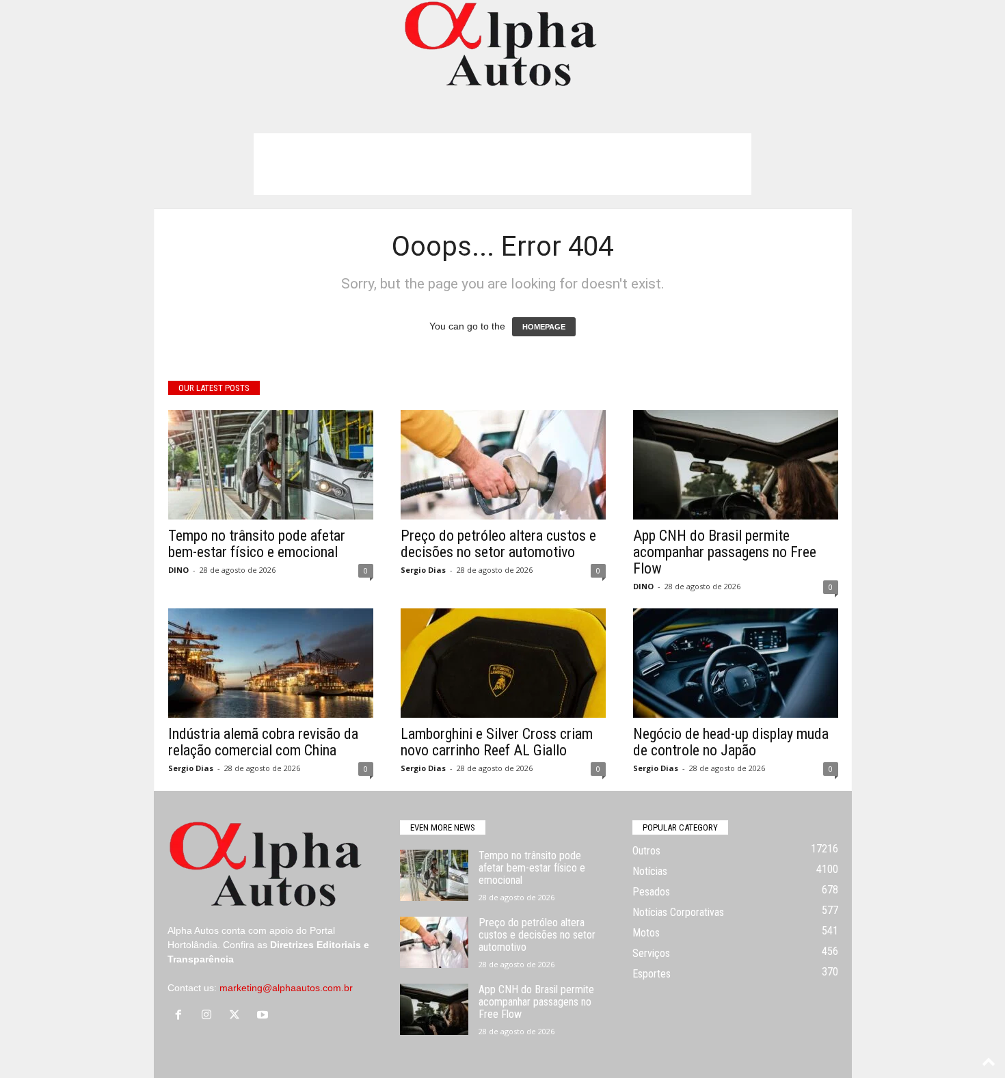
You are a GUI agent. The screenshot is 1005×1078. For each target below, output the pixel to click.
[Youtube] (264, 1015)
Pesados (651, 891)
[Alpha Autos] (502, 45)
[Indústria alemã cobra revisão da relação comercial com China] (270, 663)
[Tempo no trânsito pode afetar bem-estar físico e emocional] (270, 465)
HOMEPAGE (543, 327)
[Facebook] (182, 1015)
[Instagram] (210, 1015)
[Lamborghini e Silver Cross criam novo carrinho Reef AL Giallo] (503, 663)
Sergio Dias (423, 570)
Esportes (651, 973)
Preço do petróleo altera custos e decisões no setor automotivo (498, 544)
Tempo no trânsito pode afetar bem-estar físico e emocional (256, 544)
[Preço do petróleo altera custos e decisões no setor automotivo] (503, 465)
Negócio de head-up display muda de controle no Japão (731, 742)
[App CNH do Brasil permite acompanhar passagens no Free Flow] (735, 465)
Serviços (651, 953)
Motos (646, 932)
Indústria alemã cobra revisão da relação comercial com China (263, 742)
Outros (646, 850)
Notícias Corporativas (678, 912)
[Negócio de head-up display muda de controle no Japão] (735, 663)
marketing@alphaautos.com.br (286, 987)
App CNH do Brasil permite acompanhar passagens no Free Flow (724, 552)
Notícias (649, 871)
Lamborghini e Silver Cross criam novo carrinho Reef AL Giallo (497, 742)
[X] (238, 1015)
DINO (178, 570)
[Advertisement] (502, 164)
